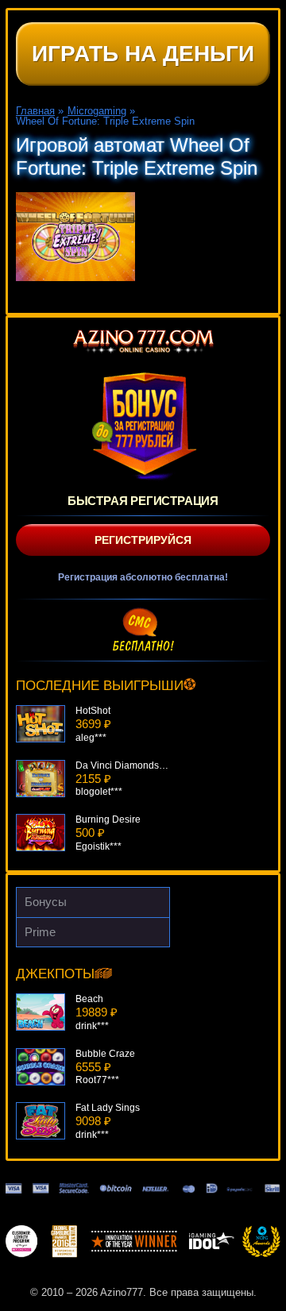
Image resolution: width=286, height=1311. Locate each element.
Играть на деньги (143, 53)
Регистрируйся (143, 540)
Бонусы (46, 901)
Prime (40, 932)
